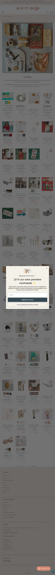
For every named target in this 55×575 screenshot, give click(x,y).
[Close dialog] (47, 268)
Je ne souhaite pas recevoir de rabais (27, 304)
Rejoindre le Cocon (27, 299)
